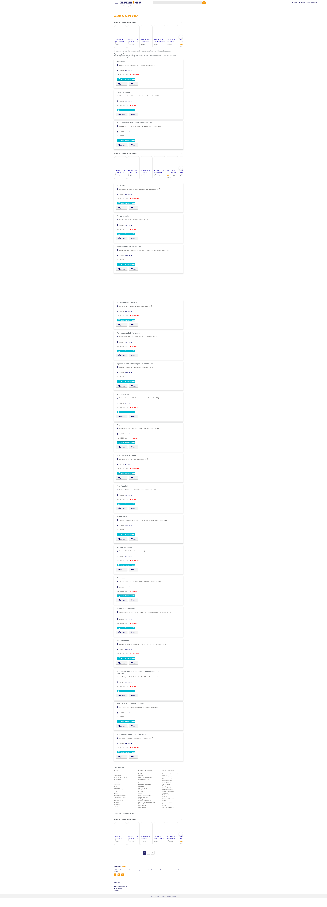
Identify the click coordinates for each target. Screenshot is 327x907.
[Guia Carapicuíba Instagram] (123, 874)
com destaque (309, 2)
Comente (122, 84)
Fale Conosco (118, 888)
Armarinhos (117, 779)
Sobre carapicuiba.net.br (121, 886)
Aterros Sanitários (119, 790)
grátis (315, 2)
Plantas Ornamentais (168, 791)
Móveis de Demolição (168, 777)
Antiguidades (117, 775)
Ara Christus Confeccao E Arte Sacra (131, 734)
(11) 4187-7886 (123, 556)
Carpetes (116, 802)
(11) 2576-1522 (123, 619)
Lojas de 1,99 (142, 805)
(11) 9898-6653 (123, 70)
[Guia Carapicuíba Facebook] (115, 874)
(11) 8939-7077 (123, 495)
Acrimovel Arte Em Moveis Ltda (129, 247)
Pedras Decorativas (167, 789)
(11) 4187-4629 (123, 342)
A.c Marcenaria (123, 216)
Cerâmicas (117, 804)
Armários (116, 781)
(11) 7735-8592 (123, 464)
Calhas (116, 793)
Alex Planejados (123, 486)
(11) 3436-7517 (123, 713)
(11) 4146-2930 (123, 101)
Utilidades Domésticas (168, 807)
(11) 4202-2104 (123, 225)
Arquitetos (117, 784)
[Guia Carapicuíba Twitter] (119, 874)
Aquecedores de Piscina (120, 777)
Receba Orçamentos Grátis (127, 79)
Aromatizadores (118, 782)
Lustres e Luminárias (168, 770)
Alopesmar (121, 578)
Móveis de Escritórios (168, 778)
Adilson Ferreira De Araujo (127, 302)
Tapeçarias (165, 796)
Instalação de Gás (143, 797)
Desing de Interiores (143, 779)
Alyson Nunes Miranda (126, 608)
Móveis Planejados (167, 780)
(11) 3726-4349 (123, 526)
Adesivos (116, 773)
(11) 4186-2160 (123, 255)
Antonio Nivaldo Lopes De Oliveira (130, 704)
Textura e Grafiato (167, 802)
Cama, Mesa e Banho (120, 797)
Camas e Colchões (119, 799)
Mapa (133, 84)
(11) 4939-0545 (123, 311)
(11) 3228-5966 (123, 132)
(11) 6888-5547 (123, 587)
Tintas (163, 804)
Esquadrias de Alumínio (144, 784)
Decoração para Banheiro (145, 777)
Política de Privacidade (171, 896)
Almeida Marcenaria (125, 547)
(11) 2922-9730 (123, 682)
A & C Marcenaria (124, 92)
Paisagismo (165, 786)
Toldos (164, 805)
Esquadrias (141, 782)
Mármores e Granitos (168, 772)
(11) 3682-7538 (123, 743)
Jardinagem (141, 799)
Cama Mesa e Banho (120, 795)
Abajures (116, 770)
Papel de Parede (166, 787)
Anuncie (117, 890)
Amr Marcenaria (123, 640)
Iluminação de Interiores (144, 795)
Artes (115, 786)
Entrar (295, 2)
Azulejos (116, 791)
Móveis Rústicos (166, 782)
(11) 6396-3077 (123, 403)
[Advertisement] (149, 7)
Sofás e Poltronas (167, 795)
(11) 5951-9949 (123, 194)
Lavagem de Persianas (144, 800)
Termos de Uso (163, 896)
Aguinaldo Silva (123, 394)
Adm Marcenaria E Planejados (129, 333)
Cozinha (140, 773)
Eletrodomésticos (143, 781)
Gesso (140, 793)
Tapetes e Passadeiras (168, 798)
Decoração (141, 775)
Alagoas (120, 425)
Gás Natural (141, 791)
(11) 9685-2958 (123, 649)
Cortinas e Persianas (144, 772)
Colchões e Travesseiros (145, 770)
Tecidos (164, 800)
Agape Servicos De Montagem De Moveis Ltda (135, 364)
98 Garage (121, 61)
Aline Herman (122, 517)
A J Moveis (121, 185)
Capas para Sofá (118, 800)
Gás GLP (140, 790)
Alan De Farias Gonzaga (126, 455)
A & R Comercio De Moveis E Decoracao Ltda (135, 123)
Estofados (141, 786)
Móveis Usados (166, 784)
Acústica (116, 772)
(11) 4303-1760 (123, 372)
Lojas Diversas (142, 807)
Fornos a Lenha (142, 788)
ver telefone (128, 70)
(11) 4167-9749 (123, 434)
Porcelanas (165, 793)
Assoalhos (117, 788)
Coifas (116, 806)
